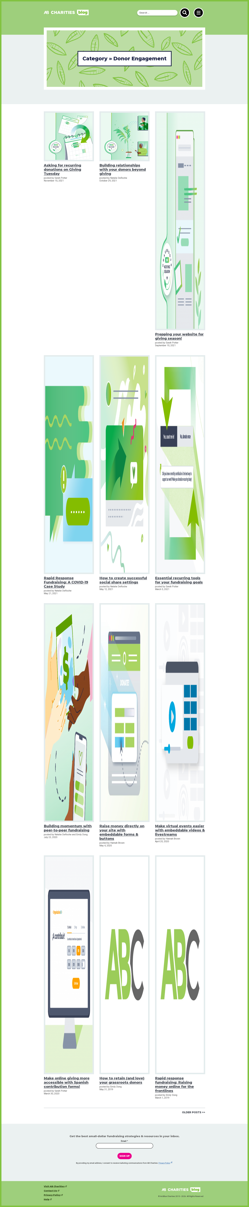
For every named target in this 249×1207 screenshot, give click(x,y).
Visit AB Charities (54, 1186)
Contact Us (50, 1190)
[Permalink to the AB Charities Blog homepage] (66, 14)
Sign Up (124, 1156)
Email (124, 1141)
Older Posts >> (193, 1112)
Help (46, 1199)
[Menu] (198, 12)
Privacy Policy (164, 1163)
